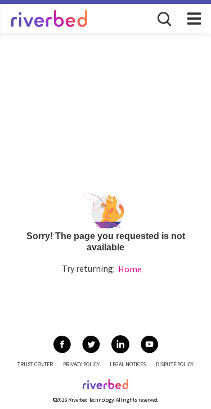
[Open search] (163, 18)
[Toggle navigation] (194, 18)
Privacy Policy (81, 364)
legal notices (128, 364)
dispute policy (175, 364)
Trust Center (35, 364)
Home (130, 269)
